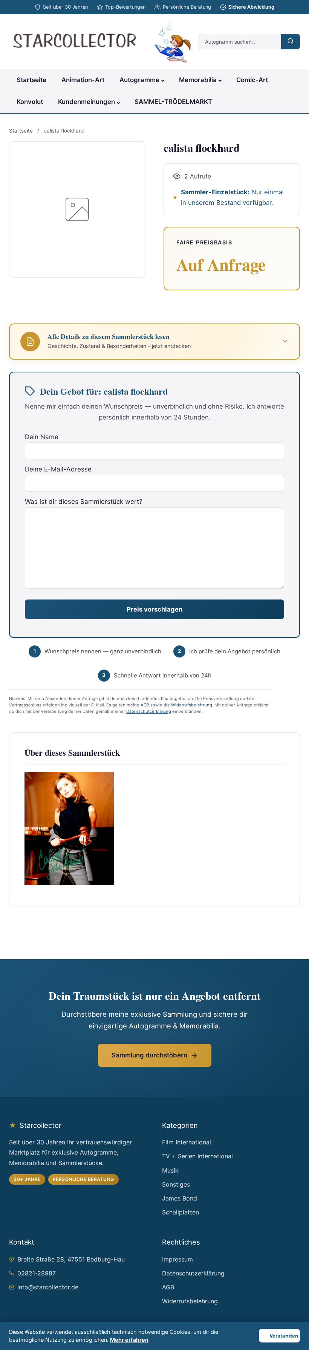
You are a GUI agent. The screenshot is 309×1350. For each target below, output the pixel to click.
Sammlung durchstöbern (149, 1055)
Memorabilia (198, 80)
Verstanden (283, 1336)
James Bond (179, 1198)
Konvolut (30, 101)
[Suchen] (290, 41)
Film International (186, 1142)
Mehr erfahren (129, 1339)
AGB (145, 705)
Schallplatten (180, 1212)
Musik (170, 1170)
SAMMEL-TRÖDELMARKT (173, 101)
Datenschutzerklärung (148, 711)
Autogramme (139, 80)
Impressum (177, 1259)
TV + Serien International (197, 1156)
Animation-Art (82, 80)
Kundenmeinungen (86, 101)
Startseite (31, 80)
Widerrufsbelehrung (191, 705)
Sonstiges (176, 1184)
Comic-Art (252, 80)
